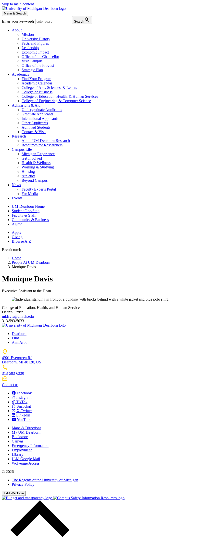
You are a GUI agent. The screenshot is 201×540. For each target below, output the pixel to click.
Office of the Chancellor (40, 57)
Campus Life (22, 149)
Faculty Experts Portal (39, 189)
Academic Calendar (37, 83)
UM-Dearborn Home (28, 206)
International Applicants (40, 118)
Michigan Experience (38, 154)
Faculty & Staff (24, 215)
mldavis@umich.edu (18, 316)
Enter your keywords (19, 21)
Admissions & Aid (26, 105)
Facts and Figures (35, 43)
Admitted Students (36, 127)
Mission (28, 34)
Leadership (30, 48)
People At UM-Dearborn (31, 262)
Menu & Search (15, 13)
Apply (17, 232)
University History (36, 39)
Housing (28, 171)
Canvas (17, 441)
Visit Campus (32, 61)
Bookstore (20, 437)
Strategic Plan (32, 70)
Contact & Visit (34, 132)
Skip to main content (18, 4)
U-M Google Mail (26, 459)
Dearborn (19, 334)
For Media (30, 194)
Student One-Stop (25, 211)
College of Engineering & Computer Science (56, 101)
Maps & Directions (26, 428)
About (17, 30)
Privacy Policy (23, 484)
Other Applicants (35, 123)
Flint (15, 338)
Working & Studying (38, 167)
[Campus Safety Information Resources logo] (89, 498)
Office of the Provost (38, 65)
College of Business (37, 92)
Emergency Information (30, 445)
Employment (22, 450)
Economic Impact (35, 52)
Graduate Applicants (37, 114)
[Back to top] (38, 536)
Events (17, 198)
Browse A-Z (21, 241)
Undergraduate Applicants (42, 110)
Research (19, 136)
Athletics (28, 176)
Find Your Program (36, 79)
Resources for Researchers (42, 145)
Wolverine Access (25, 463)
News (16, 185)
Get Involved (32, 158)
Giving (17, 237)
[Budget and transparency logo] (27, 498)
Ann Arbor (20, 342)
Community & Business (30, 220)
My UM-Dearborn (26, 432)
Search (82, 19)
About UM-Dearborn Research (46, 140)
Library (17, 454)
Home (16, 258)
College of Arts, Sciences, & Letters (49, 87)
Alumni (18, 224)
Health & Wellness (36, 163)
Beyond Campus (35, 180)
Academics (20, 74)
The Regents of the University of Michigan (45, 480)
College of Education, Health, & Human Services (60, 96)
